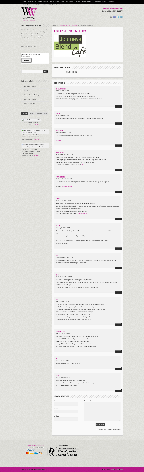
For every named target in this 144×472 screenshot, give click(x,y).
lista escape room (61, 89)
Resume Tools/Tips (29, 103)
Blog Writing (69, 2)
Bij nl (83, 165)
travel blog (59, 130)
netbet (58, 376)
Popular (24, 113)
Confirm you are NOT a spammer (109, 429)
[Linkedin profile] (121, 17)
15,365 (36, 155)
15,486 (37, 139)
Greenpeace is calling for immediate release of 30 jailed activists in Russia (31, 151)
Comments (39, 113)
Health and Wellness (30, 99)
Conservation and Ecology (31, 95)
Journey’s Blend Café (71, 25)
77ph (57, 299)
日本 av (58, 226)
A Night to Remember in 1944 (30, 122)
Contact (61, 4)
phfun (57, 275)
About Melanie (32, 2)
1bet (57, 358)
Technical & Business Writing (83, 2)
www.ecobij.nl (60, 152)
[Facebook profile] (114, 17)
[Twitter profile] (118, 17)
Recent (31, 113)
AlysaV (58, 113)
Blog (64, 25)
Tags (45, 113)
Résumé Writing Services (49, 4)
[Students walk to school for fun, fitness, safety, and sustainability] (35, 132)
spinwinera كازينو (61, 331)
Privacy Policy (106, 469)
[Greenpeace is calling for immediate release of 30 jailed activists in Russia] (35, 147)
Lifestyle (26, 90)
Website (56, 416)
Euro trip (58, 140)
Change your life (82, 213)
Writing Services (43, 2)
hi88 (57, 255)
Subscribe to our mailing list (30, 54)
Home (24, 2)
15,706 (36, 124)
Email (56, 408)
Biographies (111, 2)
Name (56, 401)
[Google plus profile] (111, 17)
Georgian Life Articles (30, 86)
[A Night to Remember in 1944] (31, 120)
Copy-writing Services (100, 2)
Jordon (58, 199)
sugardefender (60, 177)
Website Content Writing (57, 2)
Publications (36, 4)
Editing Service (26, 4)
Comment (87, 401)
